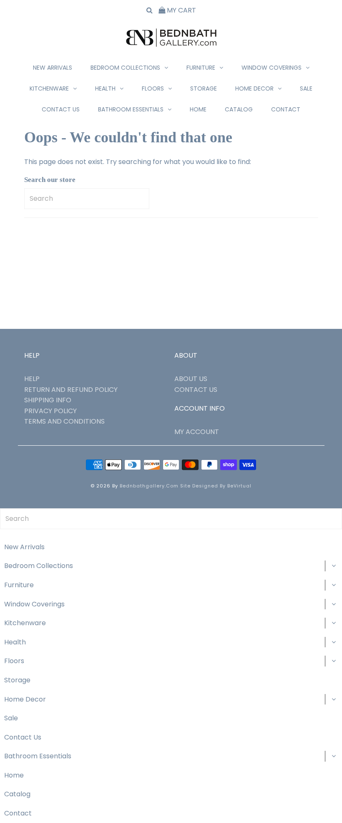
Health (105, 88)
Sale (306, 88)
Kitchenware (49, 88)
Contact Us (61, 109)
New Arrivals (52, 67)
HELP (32, 379)
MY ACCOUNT (196, 432)
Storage (203, 88)
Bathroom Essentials (130, 109)
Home (198, 109)
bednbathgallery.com (149, 485)
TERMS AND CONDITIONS (64, 421)
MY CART (180, 10)
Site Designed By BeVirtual (215, 485)
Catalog (239, 109)
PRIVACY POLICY (50, 411)
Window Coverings (271, 67)
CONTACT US (195, 389)
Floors (153, 88)
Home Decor (254, 88)
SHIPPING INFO (47, 400)
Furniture (200, 67)
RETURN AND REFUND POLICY (71, 389)
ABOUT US (190, 379)
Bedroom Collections (125, 67)
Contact (285, 109)
